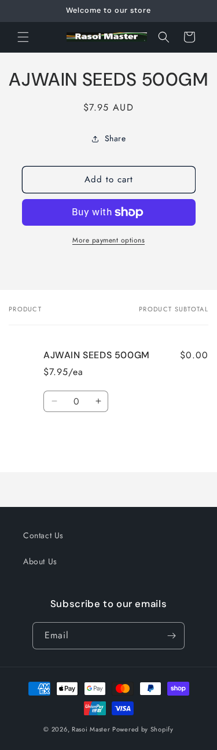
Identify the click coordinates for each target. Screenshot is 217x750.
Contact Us (43, 535)
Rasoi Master (92, 729)
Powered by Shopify (143, 729)
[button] (23, 37)
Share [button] (115, 138)
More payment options (108, 240)
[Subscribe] (171, 635)
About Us (40, 561)
